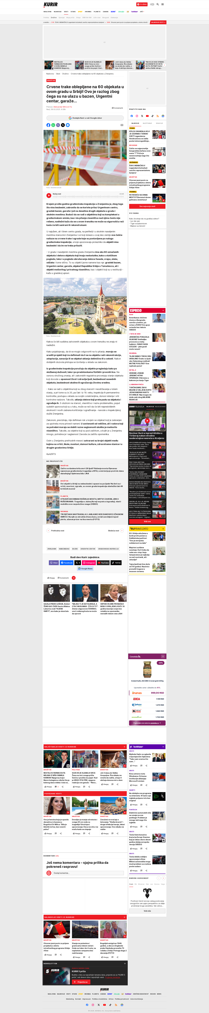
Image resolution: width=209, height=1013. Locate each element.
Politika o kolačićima (99, 999)
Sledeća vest (113, 531)
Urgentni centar (88, 549)
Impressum (86, 999)
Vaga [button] (163, 884)
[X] (142, 116)
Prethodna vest (57, 531)
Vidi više (147, 911)
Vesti (58, 74)
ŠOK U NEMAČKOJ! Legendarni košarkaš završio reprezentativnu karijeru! (44, 22)
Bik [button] (136, 884)
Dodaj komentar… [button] (61, 873)
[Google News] (162, 116)
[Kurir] (51, 4)
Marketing (70, 999)
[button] (117, 108)
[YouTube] (147, 116)
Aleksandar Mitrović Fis (62, 107)
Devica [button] (156, 884)
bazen (75, 549)
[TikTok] (152, 116)
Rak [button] (147, 884)
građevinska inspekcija (108, 549)
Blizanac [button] (141, 884)
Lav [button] (151, 884)
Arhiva (111, 999)
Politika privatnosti (122, 999)
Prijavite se (82, 982)
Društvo (65, 74)
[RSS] (157, 116)
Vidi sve (147, 521)
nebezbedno (64, 549)
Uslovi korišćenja (136, 999)
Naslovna (50, 74)
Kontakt (78, 999)
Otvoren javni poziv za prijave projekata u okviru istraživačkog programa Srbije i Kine (103, 22)
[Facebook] (131, 116)
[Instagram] (137, 116)
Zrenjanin (51, 549)
